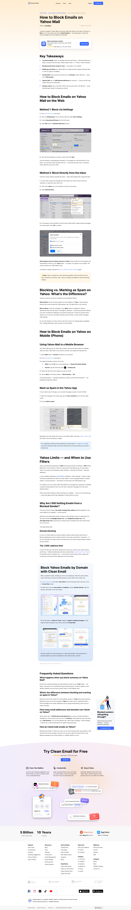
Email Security (49, 862)
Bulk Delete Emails (66, 854)
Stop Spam (64, 850)
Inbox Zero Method (83, 847)
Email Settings (49, 859)
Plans (64, 3)
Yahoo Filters (61, 476)
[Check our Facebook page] (29, 891)
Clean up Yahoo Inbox (67, 868)
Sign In (90, 3)
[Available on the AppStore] (84, 891)
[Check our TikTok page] (45, 891)
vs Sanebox (81, 864)
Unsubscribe (64, 847)
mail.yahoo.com (49, 113)
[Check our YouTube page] (51, 891)
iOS (77, 443)
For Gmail (80, 850)
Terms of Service (41, 907)
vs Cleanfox (81, 861)
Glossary (47, 852)
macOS (95, 850)
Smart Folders (32, 859)
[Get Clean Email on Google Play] (97, 891)
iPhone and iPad (98, 847)
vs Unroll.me (81, 859)
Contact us (96, 868)
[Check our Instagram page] (34, 891)
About (95, 861)
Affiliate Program (98, 866)
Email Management (50, 857)
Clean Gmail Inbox (66, 866)
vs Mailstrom (81, 866)
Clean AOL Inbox (65, 873)
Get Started (65, 759)
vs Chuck (80, 868)
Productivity (48, 854)
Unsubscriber (31, 850)
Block (62, 859)
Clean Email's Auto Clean (81, 552)
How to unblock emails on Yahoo (68, 269)
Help (70, 3)
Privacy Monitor (32, 857)
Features (58, 3)
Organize (63, 857)
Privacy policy (31, 907)
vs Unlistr (80, 871)
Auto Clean (31, 847)
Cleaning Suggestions (34, 854)
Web (94, 854)
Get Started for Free (106, 728)
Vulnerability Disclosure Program (64, 907)
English (99, 907)
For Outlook (81, 852)
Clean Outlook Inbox (67, 871)
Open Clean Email (47, 582)
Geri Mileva (48, 25)
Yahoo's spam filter (85, 436)
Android (83, 443)
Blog (46, 847)
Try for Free (98, 3)
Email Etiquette (49, 864)
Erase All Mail (65, 852)
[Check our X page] (40, 891)
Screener (30, 852)
